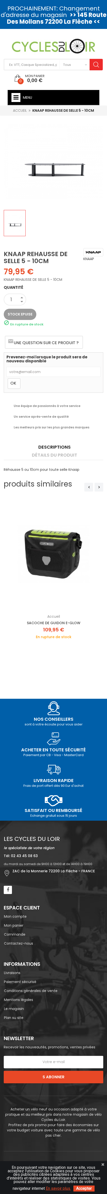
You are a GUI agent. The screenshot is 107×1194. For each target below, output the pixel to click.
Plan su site (13, 1017)
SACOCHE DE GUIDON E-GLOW (53, 622)
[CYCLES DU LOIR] (53, 45)
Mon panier (13, 925)
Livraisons (12, 972)
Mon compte (15, 916)
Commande (14, 934)
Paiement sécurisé (20, 981)
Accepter (84, 1188)
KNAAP (88, 258)
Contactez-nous (18, 943)
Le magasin (14, 1008)
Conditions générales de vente (30, 990)
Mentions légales (18, 999)
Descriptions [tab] (54, 447)
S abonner (53, 1077)
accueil (53, 616)
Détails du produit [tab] (54, 455)
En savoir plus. (58, 1188)
